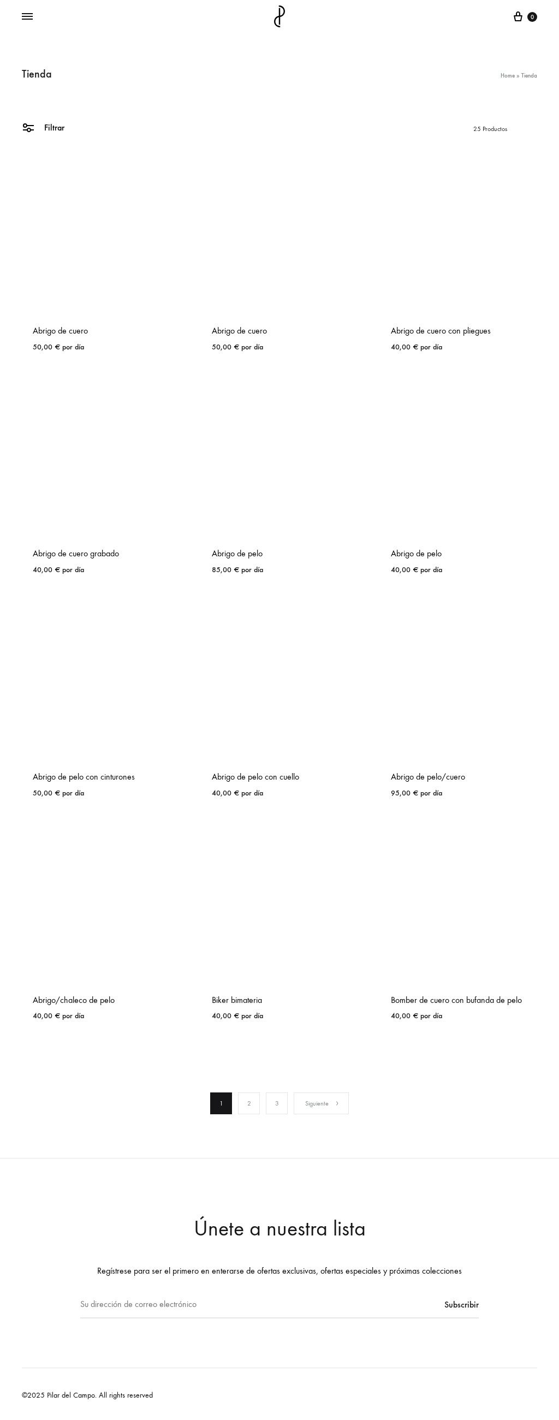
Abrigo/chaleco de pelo (74, 1000)
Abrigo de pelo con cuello (255, 776)
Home (508, 75)
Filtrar (53, 127)
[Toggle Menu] (27, 17)
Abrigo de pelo (237, 553)
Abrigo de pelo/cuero (428, 776)
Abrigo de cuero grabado (76, 553)
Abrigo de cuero (60, 330)
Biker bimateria (237, 1000)
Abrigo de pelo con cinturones (84, 776)
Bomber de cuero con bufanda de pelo (456, 1000)
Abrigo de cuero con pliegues (441, 330)
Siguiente (317, 1103)
